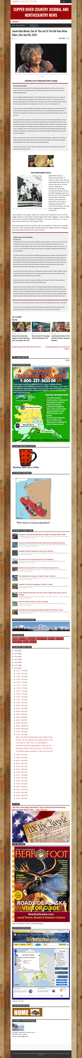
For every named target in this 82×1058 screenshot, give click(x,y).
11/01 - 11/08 (20, 691)
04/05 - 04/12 (20, 792)
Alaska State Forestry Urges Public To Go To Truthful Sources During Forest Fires (39, 568)
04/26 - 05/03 (20, 784)
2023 (16, 659)
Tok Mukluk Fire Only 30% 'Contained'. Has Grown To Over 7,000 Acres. (36, 551)
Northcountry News (17, 642)
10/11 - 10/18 (20, 700)
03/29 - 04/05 (20, 795)
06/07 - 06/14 (20, 766)
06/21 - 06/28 (20, 760)
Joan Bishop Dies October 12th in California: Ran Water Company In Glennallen (60, 338)
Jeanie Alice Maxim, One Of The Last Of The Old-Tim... (34, 748)
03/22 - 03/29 (20, 798)
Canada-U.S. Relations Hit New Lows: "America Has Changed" (33, 602)
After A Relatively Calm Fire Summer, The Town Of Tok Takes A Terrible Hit (37, 576)
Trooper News (33, 642)
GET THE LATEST (18, 25)
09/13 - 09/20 (20, 708)
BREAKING (15, 639)
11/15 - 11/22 (20, 685)
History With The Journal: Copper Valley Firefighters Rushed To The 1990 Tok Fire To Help (41, 610)
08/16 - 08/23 (20, 720)
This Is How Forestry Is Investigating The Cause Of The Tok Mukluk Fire (36, 559)
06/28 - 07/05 (20, 758)
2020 (16, 668)
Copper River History (42, 639)
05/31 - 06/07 (20, 769)
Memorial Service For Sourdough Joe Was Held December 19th (41, 337)
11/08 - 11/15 (20, 688)
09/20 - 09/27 (20, 705)
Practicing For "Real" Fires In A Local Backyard (31, 743)
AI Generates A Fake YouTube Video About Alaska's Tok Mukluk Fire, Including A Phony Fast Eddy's (42, 534)
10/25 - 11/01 (20, 694)
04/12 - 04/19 (20, 789)
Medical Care (51, 639)
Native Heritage (59, 639)
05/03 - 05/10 (20, 781)
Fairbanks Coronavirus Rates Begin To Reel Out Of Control (26, 347)
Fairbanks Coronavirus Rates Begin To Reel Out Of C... (34, 745)
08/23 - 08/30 (20, 717)
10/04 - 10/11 (20, 703)
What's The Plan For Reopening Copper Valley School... (34, 737)
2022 (16, 662)
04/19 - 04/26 (20, 787)
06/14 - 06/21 (20, 763)
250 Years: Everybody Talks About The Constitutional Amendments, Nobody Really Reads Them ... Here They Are (39, 808)
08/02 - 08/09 (20, 726)
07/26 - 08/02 (20, 729)
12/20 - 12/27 (20, 674)
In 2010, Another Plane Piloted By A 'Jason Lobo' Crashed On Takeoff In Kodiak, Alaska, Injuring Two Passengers (43, 594)
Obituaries (15, 38)
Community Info (31, 639)
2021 (16, 665)
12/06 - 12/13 (20, 679)
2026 (16, 651)
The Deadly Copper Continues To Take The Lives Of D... (35, 751)
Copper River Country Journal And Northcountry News (41, 12)
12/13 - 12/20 (20, 676)
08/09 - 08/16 (20, 723)
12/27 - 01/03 (20, 671)
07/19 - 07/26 (20, 732)
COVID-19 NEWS (22, 639)
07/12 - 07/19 (20, 734)
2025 (16, 654)
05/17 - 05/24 (20, 775)
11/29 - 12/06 (20, 682)
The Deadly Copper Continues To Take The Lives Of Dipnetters (57, 348)
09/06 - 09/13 (20, 711)
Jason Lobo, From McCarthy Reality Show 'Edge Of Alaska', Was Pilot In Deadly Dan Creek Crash (42, 543)
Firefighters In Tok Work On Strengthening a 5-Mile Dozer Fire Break (35, 584)
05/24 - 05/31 (20, 772)
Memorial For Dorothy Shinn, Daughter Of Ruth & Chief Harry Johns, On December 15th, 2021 (21, 338)
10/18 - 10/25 (20, 697)
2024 (16, 656)
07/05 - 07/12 (20, 755)
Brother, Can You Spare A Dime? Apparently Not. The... (34, 740)
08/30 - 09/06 (20, 714)
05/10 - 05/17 (20, 778)
